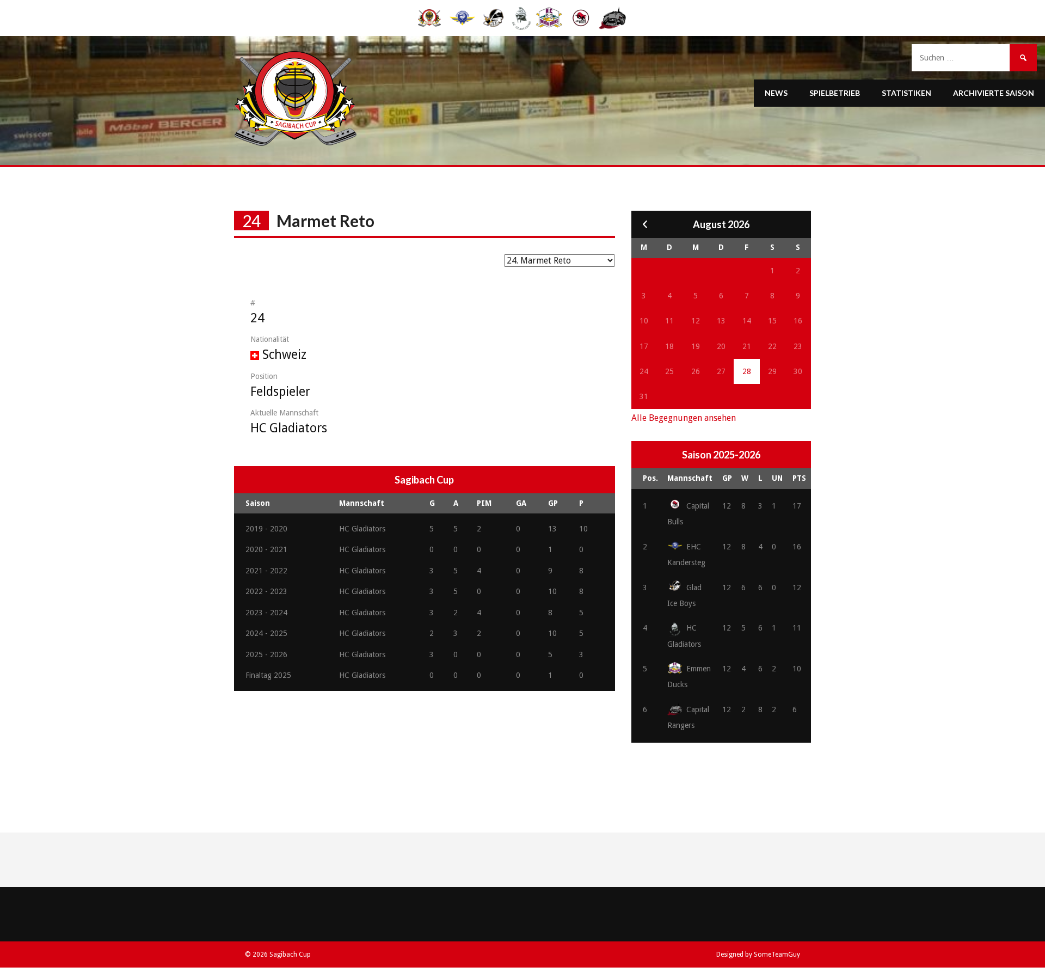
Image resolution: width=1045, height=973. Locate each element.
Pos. (650, 478)
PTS (799, 478)
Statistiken (906, 92)
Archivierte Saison (993, 92)
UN (777, 478)
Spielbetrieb (834, 92)
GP (727, 478)
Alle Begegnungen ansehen (683, 418)
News (776, 92)
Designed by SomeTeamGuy (758, 954)
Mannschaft (689, 478)
